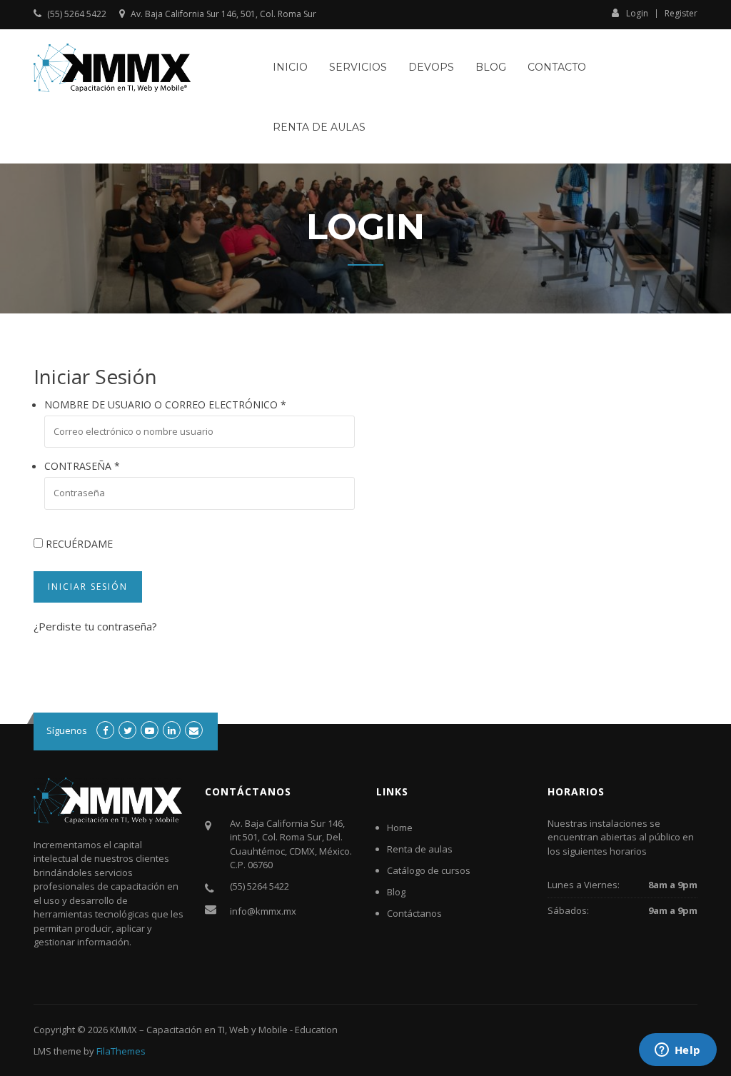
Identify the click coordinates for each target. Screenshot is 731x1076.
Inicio (290, 67)
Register (681, 13)
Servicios (358, 67)
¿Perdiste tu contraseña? (95, 626)
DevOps (431, 67)
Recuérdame (78, 543)
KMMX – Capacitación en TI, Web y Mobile (199, 1029)
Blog (490, 67)
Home (400, 827)
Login (637, 13)
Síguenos (66, 730)
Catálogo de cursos (428, 870)
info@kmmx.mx (263, 911)
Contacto (557, 67)
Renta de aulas (319, 127)
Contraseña (82, 466)
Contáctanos (414, 913)
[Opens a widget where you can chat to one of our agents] (677, 1051)
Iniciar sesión (88, 586)
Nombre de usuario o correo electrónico (165, 404)
